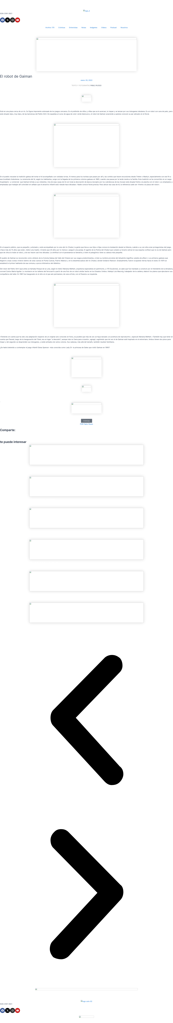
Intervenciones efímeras (42, 499)
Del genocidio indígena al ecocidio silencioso (52, 594)
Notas (83, 28)
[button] (86, 421)
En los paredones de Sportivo (45, 562)
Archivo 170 (49, 28)
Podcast (113, 28)
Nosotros (124, 28)
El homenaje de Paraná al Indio (45, 468)
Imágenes (93, 28)
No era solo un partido (41, 531)
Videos (103, 28)
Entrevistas (73, 28)
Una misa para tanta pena (43, 626)
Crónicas (61, 28)
